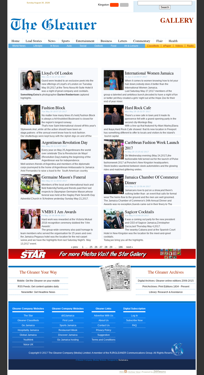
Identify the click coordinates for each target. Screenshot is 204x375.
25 (91, 247)
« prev (74, 247)
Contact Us (104, 325)
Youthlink (28, 339)
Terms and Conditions (103, 339)
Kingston (103, 4)
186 (121, 247)
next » (129, 247)
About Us (104, 320)
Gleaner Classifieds (28, 320)
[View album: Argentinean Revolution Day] (30, 158)
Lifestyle (37, 45)
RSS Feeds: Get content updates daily (38, 286)
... (86, 247)
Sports (66, 41)
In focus (54, 45)
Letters (122, 41)
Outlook (98, 45)
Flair (159, 41)
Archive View (134, 372)
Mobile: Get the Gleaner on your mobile (38, 280)
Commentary (141, 41)
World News (19, 45)
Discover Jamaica (67, 335)
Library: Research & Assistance (166, 292)
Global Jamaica (28, 335)
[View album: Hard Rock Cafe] (114, 124)
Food (113, 45)
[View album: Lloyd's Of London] (30, 89)
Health (173, 41)
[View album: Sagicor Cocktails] (114, 228)
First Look (68, 320)
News (51, 41)
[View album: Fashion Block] (30, 124)
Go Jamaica (28, 325)
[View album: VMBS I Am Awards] (30, 228)
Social (83, 45)
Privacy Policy (103, 330)
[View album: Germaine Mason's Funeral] (30, 193)
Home (16, 41)
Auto (69, 45)
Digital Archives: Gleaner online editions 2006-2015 (166, 280)
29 (111, 247)
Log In (134, 315)
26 (96, 247)
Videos (179, 45)
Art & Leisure (131, 45)
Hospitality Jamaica (28, 330)
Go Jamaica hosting (68, 339)
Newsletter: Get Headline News (38, 292)
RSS (122, 372)
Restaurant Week (68, 330)
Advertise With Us (103, 315)
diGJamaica (67, 315)
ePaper (167, 45)
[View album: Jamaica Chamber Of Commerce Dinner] (114, 193)
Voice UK (28, 344)
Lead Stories (34, 41)
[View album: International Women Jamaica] (114, 89)
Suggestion (103, 335)
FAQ (134, 325)
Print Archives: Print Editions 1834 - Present (165, 286)
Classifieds (153, 45)
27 (101, 247)
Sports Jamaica (68, 325)
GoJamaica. (123, 360)
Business (106, 41)
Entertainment (85, 41)
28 (106, 247)
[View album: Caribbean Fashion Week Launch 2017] (114, 158)
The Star (28, 315)
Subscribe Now (134, 320)
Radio (190, 45)
